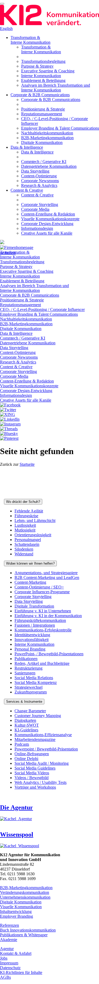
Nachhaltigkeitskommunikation (47, 133)
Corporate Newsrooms (40, 180)
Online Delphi (26, 758)
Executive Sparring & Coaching (47, 71)
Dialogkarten (25, 720)
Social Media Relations (34, 677)
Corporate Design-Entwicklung (47, 223)
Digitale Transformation (34, 606)
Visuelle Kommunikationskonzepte (50, 219)
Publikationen (26, 658)
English (6, 28)
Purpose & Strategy (37, 66)
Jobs (3, 958)
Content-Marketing (30, 582)
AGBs (5, 977)
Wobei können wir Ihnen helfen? (30, 563)
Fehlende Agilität (29, 511)
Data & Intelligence (27, 147)
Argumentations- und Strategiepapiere (46, 572)
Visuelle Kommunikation (21, 906)
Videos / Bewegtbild (32, 777)
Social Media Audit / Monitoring (42, 763)
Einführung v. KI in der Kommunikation (48, 615)
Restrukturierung (29, 668)
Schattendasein (27, 544)
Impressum (9, 963)
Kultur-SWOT (27, 725)
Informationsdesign (37, 228)
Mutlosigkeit (25, 530)
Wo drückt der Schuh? (23, 502)
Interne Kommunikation (41, 75)
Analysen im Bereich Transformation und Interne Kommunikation (55, 87)
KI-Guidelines (26, 730)
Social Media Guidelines (35, 768)
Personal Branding (30, 649)
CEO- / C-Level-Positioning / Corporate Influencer (42, 309)
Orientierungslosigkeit (33, 535)
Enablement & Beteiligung (43, 80)
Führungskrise (26, 515)
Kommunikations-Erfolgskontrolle (43, 630)
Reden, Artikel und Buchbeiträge (42, 663)
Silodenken (24, 549)
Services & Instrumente (24, 702)
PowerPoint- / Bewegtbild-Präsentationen (49, 654)
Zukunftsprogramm (31, 692)
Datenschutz (10, 967)
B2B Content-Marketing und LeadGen (47, 577)
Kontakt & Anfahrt (15, 953)
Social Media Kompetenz (36, 682)
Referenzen (9, 925)
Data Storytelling (35, 171)
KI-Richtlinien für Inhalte (21, 972)
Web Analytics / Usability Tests (41, 782)
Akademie (8, 939)
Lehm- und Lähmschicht (35, 520)
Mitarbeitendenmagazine (35, 739)
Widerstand (24, 554)
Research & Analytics (39, 185)
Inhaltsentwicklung (16, 911)
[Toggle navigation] (2, 4)
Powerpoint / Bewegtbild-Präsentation (46, 749)
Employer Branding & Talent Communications (60, 128)
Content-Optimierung (39, 176)
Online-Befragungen (32, 754)
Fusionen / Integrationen (35, 625)
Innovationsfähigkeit (32, 639)
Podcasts (22, 744)
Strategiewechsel (29, 687)
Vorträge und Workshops (35, 787)
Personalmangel (28, 539)
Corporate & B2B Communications (40, 95)
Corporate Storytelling (39, 204)
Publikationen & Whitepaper (24, 935)
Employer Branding (16, 916)
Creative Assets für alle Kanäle (46, 233)
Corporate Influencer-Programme (42, 592)
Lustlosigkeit (25, 525)
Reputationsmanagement (41, 114)
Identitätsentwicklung (32, 634)
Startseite (27, 464)
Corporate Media (35, 209)
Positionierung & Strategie (43, 109)
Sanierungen (25, 673)
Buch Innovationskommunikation (28, 930)
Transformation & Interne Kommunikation (30, 40)
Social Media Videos (32, 773)
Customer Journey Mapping (38, 715)
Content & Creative (27, 190)
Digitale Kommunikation (42, 142)
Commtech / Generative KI (43, 161)
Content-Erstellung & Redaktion (48, 214)
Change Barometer (30, 711)
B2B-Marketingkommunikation (47, 137)
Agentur (7, 948)
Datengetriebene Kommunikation (49, 166)
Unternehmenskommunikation (25, 897)
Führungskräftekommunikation (40, 620)
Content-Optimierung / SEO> (39, 587)
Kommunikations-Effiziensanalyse (43, 734)
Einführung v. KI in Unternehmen (43, 611)
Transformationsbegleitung (43, 61)
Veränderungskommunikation (24, 892)
